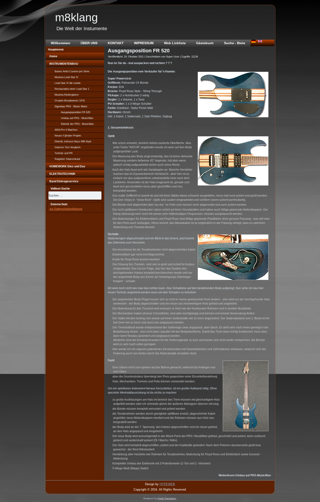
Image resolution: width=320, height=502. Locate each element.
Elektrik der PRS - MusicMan (77, 123)
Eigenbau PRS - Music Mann (71, 106)
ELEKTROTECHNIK (62, 174)
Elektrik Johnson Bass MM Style (73, 141)
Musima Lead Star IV (66, 77)
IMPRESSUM (144, 43)
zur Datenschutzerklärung (65, 209)
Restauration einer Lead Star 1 (72, 88)
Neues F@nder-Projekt (68, 135)
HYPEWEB (167, 484)
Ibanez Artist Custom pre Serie (72, 71)
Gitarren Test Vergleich (68, 147)
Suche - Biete (234, 43)
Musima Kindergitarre (67, 94)
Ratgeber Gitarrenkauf (67, 159)
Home (53, 56)
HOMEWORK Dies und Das (67, 166)
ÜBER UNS (89, 43)
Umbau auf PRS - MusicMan (77, 118)
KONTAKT (116, 43)
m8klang (76, 17)
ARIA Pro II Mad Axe (66, 129)
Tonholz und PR (64, 153)
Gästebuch (205, 43)
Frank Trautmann (167, 498)
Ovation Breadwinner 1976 (70, 100)
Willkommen (60, 43)
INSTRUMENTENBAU (63, 63)
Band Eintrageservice (63, 181)
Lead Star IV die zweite (68, 83)
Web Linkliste (175, 43)
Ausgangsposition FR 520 (75, 112)
